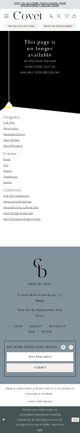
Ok (76, 419)
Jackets (7, 182)
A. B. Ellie (8, 122)
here (39, 429)
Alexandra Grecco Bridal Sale (20, 207)
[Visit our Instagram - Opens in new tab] (63, 347)
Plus (5, 165)
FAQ (31, 331)
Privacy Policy (44, 388)
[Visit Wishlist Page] (66, 16)
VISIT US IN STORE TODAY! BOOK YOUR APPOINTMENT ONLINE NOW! (40, 4)
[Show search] (59, 16)
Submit (40, 367)
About (36, 326)
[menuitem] (6, 16)
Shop (19, 326)
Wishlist (57, 326)
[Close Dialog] (4, 420)
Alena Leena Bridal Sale (17, 201)
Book (47, 331)
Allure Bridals (11, 140)
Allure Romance (12, 145)
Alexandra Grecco (14, 134)
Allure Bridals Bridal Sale (18, 213)
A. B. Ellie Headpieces (16, 195)
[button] (6, 16)
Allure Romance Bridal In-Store (22, 219)
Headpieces (10, 176)
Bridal (6, 159)
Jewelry (7, 170)
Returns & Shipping (40, 394)
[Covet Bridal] (28, 16)
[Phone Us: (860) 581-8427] (51, 16)
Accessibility (65, 388)
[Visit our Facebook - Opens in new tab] (71, 347)
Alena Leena (10, 128)
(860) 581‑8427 (40, 284)
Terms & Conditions (19, 388)
